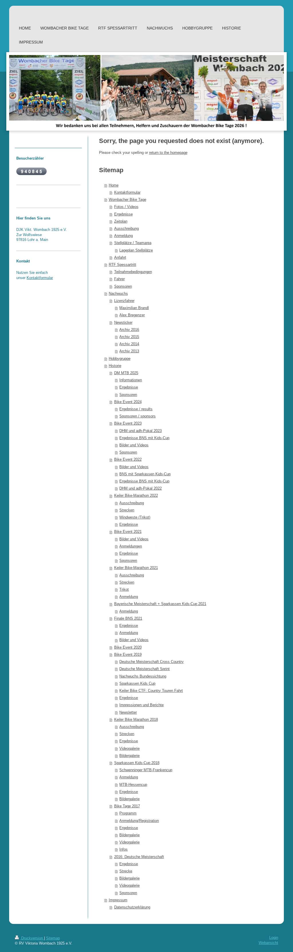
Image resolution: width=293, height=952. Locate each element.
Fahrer (119, 279)
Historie (115, 366)
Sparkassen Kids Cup (137, 684)
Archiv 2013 (129, 351)
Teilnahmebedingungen (133, 272)
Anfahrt (120, 258)
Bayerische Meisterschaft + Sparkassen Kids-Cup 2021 (160, 604)
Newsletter (128, 712)
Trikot (124, 590)
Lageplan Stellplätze (136, 250)
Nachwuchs (118, 294)
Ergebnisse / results (136, 409)
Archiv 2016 (129, 330)
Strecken (126, 510)
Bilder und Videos (134, 445)
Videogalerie (129, 749)
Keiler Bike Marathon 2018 (136, 720)
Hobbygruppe (119, 359)
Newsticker (123, 323)
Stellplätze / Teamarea (132, 243)
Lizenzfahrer (124, 301)
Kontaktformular (127, 193)
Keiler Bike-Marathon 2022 (136, 496)
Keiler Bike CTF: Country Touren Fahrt (151, 691)
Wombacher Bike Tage (127, 200)
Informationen (130, 380)
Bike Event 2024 (128, 402)
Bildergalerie (129, 756)
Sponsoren (123, 286)
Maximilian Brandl (134, 308)
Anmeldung (123, 236)
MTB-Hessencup (133, 785)
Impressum (118, 900)
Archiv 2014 (129, 344)
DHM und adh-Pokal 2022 (140, 488)
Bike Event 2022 (128, 460)
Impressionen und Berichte (141, 705)
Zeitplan (120, 221)
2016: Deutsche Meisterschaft (139, 857)
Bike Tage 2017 (127, 806)
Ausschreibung (126, 229)
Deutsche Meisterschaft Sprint (144, 669)
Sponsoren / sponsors (137, 416)
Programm (127, 813)
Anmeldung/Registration (139, 821)
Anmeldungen (130, 546)
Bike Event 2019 (128, 655)
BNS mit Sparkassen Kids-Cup (145, 474)
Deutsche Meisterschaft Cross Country (151, 662)
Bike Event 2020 (128, 647)
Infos (123, 849)
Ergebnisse (123, 214)
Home (113, 185)
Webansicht (268, 943)
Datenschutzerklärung (132, 907)
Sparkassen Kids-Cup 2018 (136, 763)
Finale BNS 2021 (128, 619)
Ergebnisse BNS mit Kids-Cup (144, 438)
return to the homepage (168, 153)
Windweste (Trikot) (134, 517)
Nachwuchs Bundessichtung (142, 676)
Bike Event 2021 (128, 532)
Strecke (125, 871)
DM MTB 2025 (126, 373)
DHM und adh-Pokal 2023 (140, 431)
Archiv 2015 (129, 337)
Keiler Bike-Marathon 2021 (136, 568)
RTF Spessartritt (122, 265)
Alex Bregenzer (132, 315)
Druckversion (32, 938)
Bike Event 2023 (128, 423)
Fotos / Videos (126, 207)
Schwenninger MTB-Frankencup (145, 770)
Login (273, 938)
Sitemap (53, 938)
